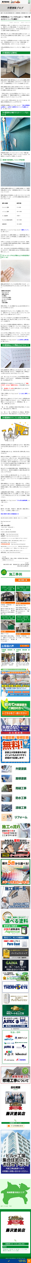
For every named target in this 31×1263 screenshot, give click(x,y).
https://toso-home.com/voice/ (12, 536)
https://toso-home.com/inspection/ (18, 544)
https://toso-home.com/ (6, 521)
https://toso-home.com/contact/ (13, 552)
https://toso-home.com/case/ (12, 534)
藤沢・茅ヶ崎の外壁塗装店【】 (11, 1258)
